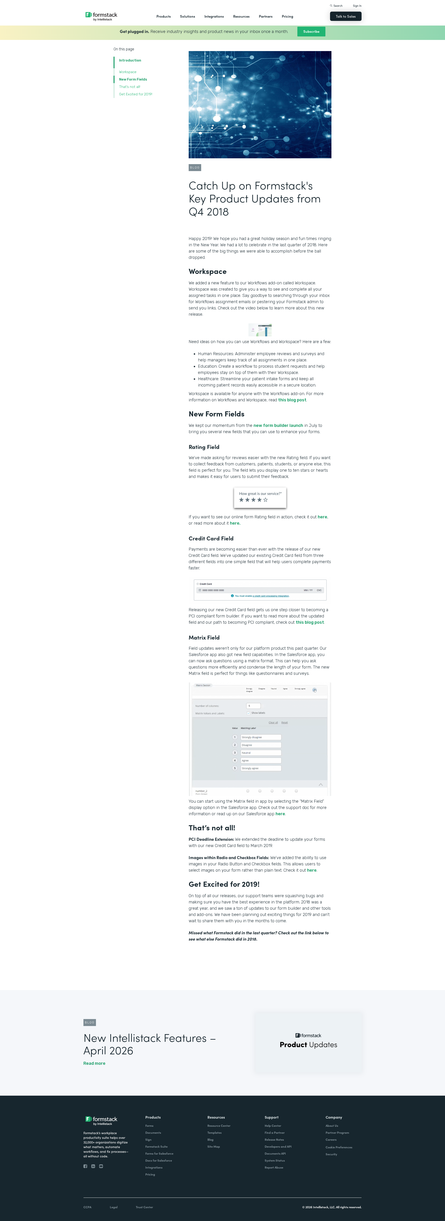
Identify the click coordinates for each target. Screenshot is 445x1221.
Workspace (128, 72)
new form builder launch (278, 425)
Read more (94, 1063)
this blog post (292, 400)
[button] (163, 16)
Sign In (357, 5)
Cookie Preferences (339, 1147)
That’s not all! (129, 87)
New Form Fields (133, 79)
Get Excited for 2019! (135, 94)
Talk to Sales (346, 16)
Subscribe (311, 31)
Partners (266, 16)
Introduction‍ (130, 60)
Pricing (287, 16)
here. (235, 523)
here (322, 517)
